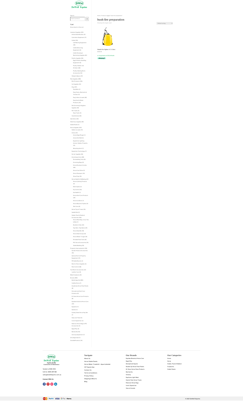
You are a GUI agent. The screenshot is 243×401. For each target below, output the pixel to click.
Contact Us (88, 370)
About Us (87, 358)
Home (99, 15)
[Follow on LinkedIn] (55, 384)
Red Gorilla (129, 372)
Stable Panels (171, 369)
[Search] (87, 19)
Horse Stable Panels (90, 361)
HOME (105, 4)
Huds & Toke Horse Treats (134, 380)
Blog (85, 382)
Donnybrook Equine (132, 364)
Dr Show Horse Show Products (135, 369)
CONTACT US (159, 4)
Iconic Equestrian (131, 385)
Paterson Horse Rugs (132, 383)
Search (72, 15)
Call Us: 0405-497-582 (50, 372)
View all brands (130, 388)
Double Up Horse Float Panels (135, 366)
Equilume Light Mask (132, 377)
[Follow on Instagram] (51, 384)
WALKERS (135, 4)
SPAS (142, 4)
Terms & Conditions (90, 373)
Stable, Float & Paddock (174, 364)
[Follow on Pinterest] (48, 384)
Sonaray (128, 375)
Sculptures (170, 366)
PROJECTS (149, 4)
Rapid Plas (129, 361)
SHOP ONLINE (114, 4)
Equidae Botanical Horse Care (135, 358)
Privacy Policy (88, 376)
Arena (169, 358)
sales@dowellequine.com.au (52, 375)
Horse (169, 361)
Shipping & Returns (90, 379)
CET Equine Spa (89, 367)
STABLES (126, 4)
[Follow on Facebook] (44, 384)
